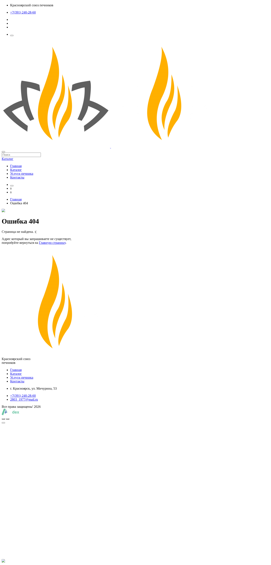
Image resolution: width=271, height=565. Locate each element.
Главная (16, 166)
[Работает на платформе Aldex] (10, 414)
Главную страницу (52, 242)
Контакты (17, 177)
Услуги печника (21, 173)
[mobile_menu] (12, 35)
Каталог (16, 170)
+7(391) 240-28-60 (23, 12)
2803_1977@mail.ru (24, 399)
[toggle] (3, 422)
